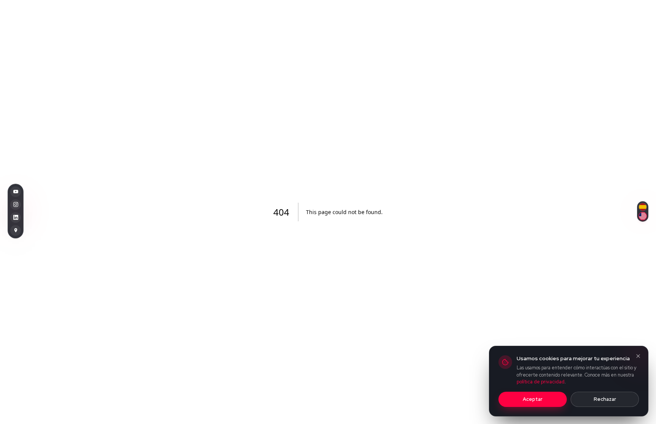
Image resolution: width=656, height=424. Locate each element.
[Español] (643, 207)
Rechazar (605, 399)
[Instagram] (15, 204)
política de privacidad (541, 381)
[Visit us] (15, 230)
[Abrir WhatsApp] (637, 404)
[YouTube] (15, 191)
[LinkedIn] (15, 217)
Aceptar (532, 399)
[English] (643, 216)
